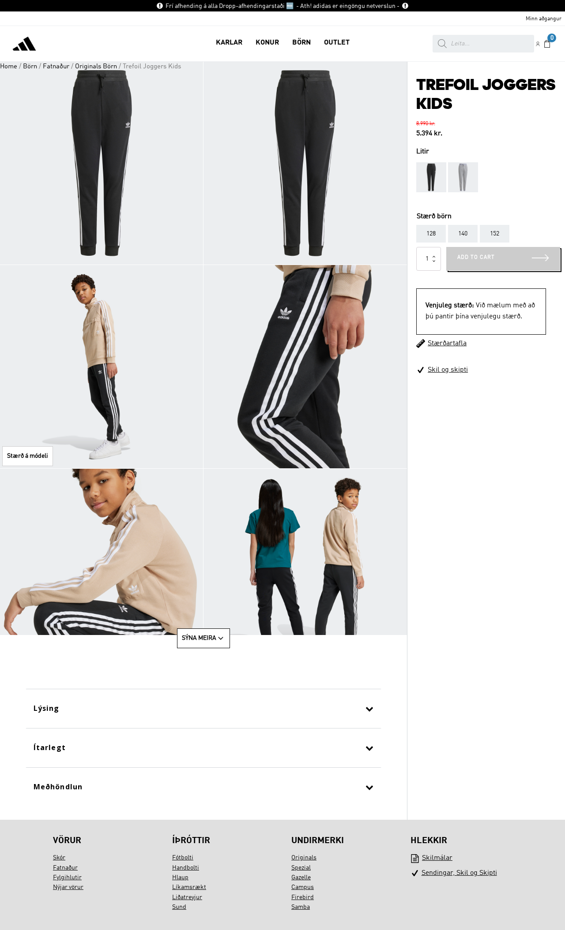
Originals (303, 858)
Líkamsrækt (189, 887)
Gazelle (301, 877)
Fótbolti (182, 858)
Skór (59, 858)
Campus (302, 887)
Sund (179, 907)
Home (8, 66)
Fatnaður (56, 66)
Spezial (301, 868)
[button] (229, 43)
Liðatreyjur (187, 897)
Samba (300, 907)
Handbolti (185, 868)
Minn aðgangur (543, 19)
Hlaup (180, 877)
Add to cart (476, 257)
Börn (30, 66)
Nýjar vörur (68, 887)
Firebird (302, 897)
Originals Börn (96, 66)
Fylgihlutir (67, 877)
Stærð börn (434, 216)
